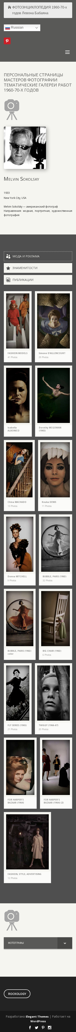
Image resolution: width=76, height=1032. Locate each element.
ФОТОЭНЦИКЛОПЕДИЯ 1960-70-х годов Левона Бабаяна (39, 10)
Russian (16, 27)
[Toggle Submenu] (64, 943)
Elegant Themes (37, 1016)
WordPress (38, 1021)
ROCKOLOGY (17, 994)
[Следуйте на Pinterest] (7, 41)
